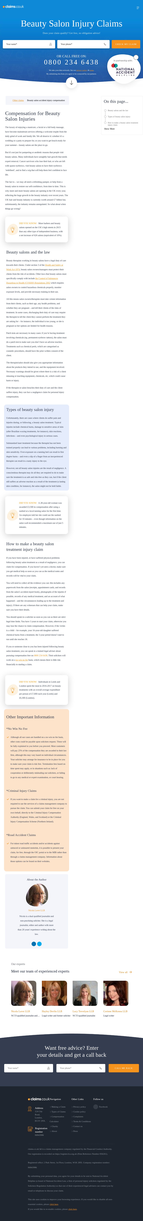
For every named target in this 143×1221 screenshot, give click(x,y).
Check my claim (68, 6)
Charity (55, 1126)
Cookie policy (79, 1112)
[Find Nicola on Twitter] (39, 944)
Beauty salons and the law (118, 110)
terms (92, 70)
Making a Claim (58, 1107)
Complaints (78, 1116)
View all (123, 972)
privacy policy (81, 70)
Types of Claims (59, 1112)
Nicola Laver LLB (36, 910)
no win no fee (22, 660)
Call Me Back (124, 1068)
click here (54, 1204)
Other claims (18, 100)
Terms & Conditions (82, 1121)
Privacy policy (79, 1107)
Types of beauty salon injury (119, 117)
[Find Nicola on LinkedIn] (34, 944)
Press (75, 1131)
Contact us (78, 1126)
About (54, 1131)
